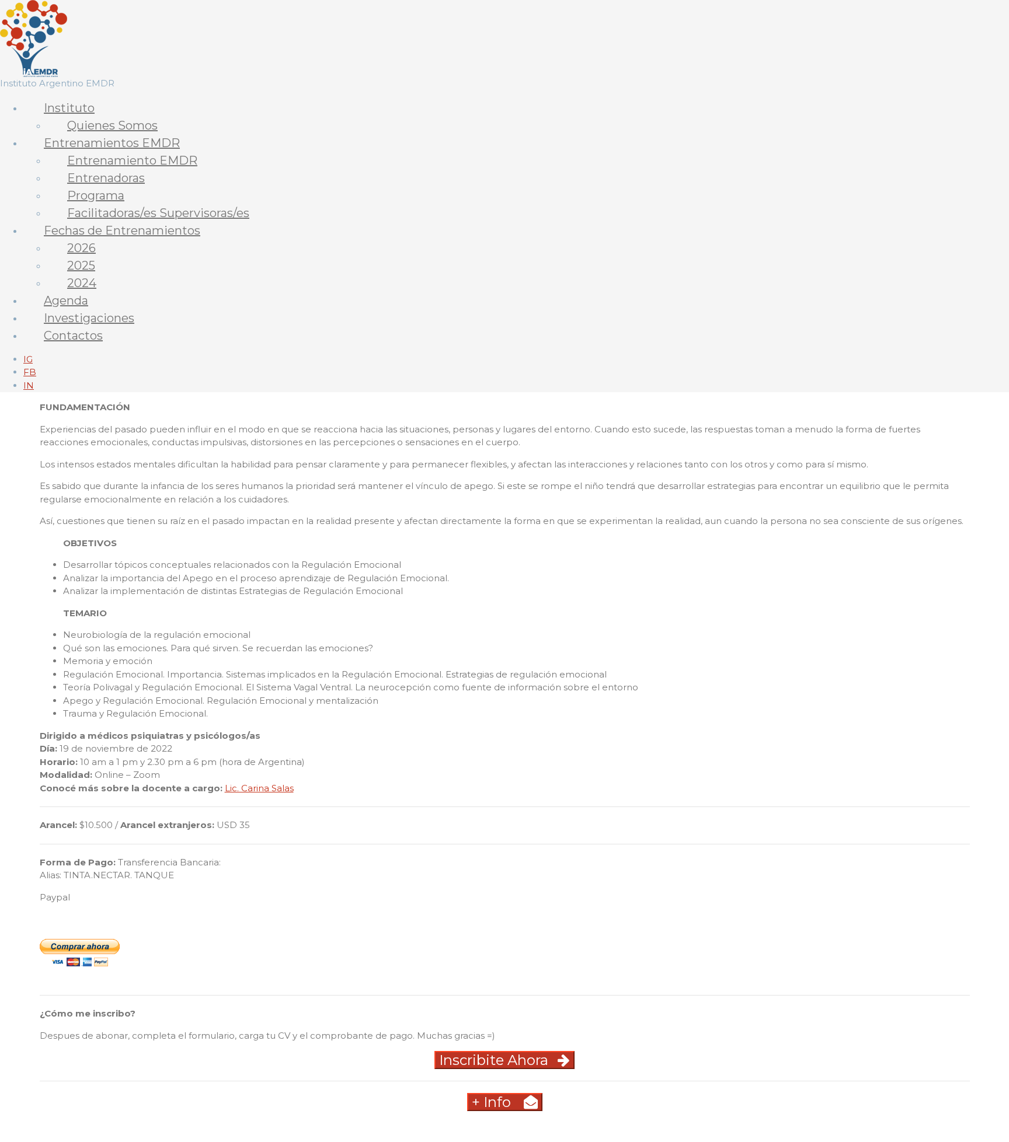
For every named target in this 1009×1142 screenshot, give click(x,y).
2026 (81, 248)
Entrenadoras (106, 178)
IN (28, 385)
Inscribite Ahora (493, 1060)
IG (28, 359)
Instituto (69, 108)
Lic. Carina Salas (259, 788)
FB (29, 372)
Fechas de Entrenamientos (122, 230)
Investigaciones (89, 318)
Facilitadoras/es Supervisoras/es (158, 213)
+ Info (493, 1102)
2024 (81, 283)
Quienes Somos (112, 125)
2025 (81, 266)
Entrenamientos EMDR (112, 143)
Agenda (66, 301)
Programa (95, 195)
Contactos (73, 336)
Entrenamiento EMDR (132, 160)
